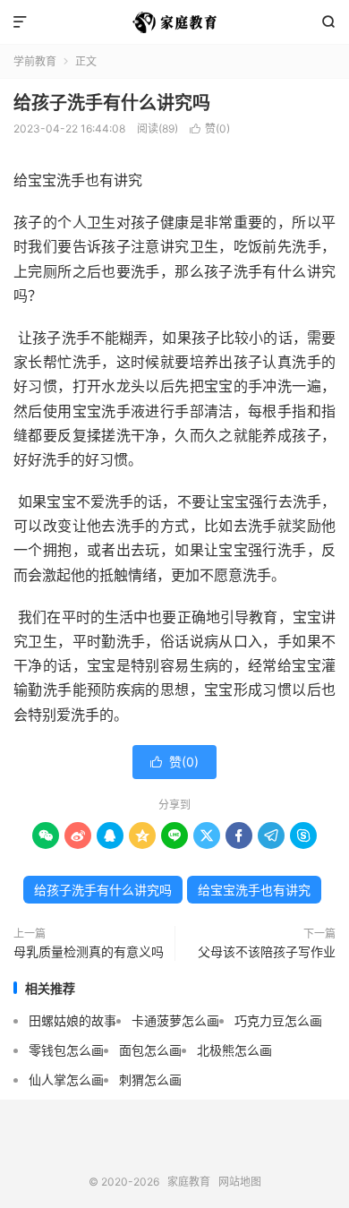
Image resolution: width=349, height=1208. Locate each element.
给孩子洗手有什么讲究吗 (111, 103)
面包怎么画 (150, 1050)
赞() (210, 128)
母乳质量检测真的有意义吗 (88, 951)
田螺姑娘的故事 (72, 1020)
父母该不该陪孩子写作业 (267, 951)
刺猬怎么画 (150, 1079)
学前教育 (34, 61)
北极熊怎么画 (234, 1050)
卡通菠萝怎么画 (175, 1020)
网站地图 (239, 1181)
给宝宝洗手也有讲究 (254, 889)
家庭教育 (174, 22)
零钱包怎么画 (66, 1050)
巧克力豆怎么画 (278, 1020)
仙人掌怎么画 (66, 1079)
